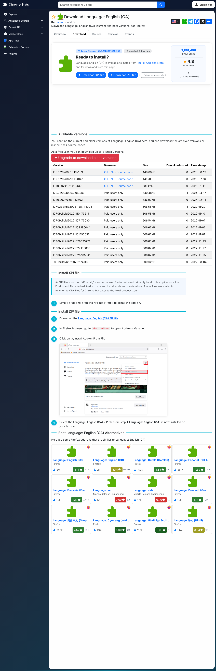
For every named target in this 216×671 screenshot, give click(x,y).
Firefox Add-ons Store (150, 62)
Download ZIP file (124, 75)
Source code (125, 172)
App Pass (13, 40)
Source (96, 34)
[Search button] (161, 5)
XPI (106, 172)
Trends (129, 34)
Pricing (12, 53)
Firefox (59, 22)
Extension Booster (19, 47)
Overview (60, 34)
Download (79, 34)
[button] (203, 4)
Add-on (71, 22)
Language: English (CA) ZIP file (98, 318)
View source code (154, 75)
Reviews (113, 34)
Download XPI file (92, 75)
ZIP (112, 172)
